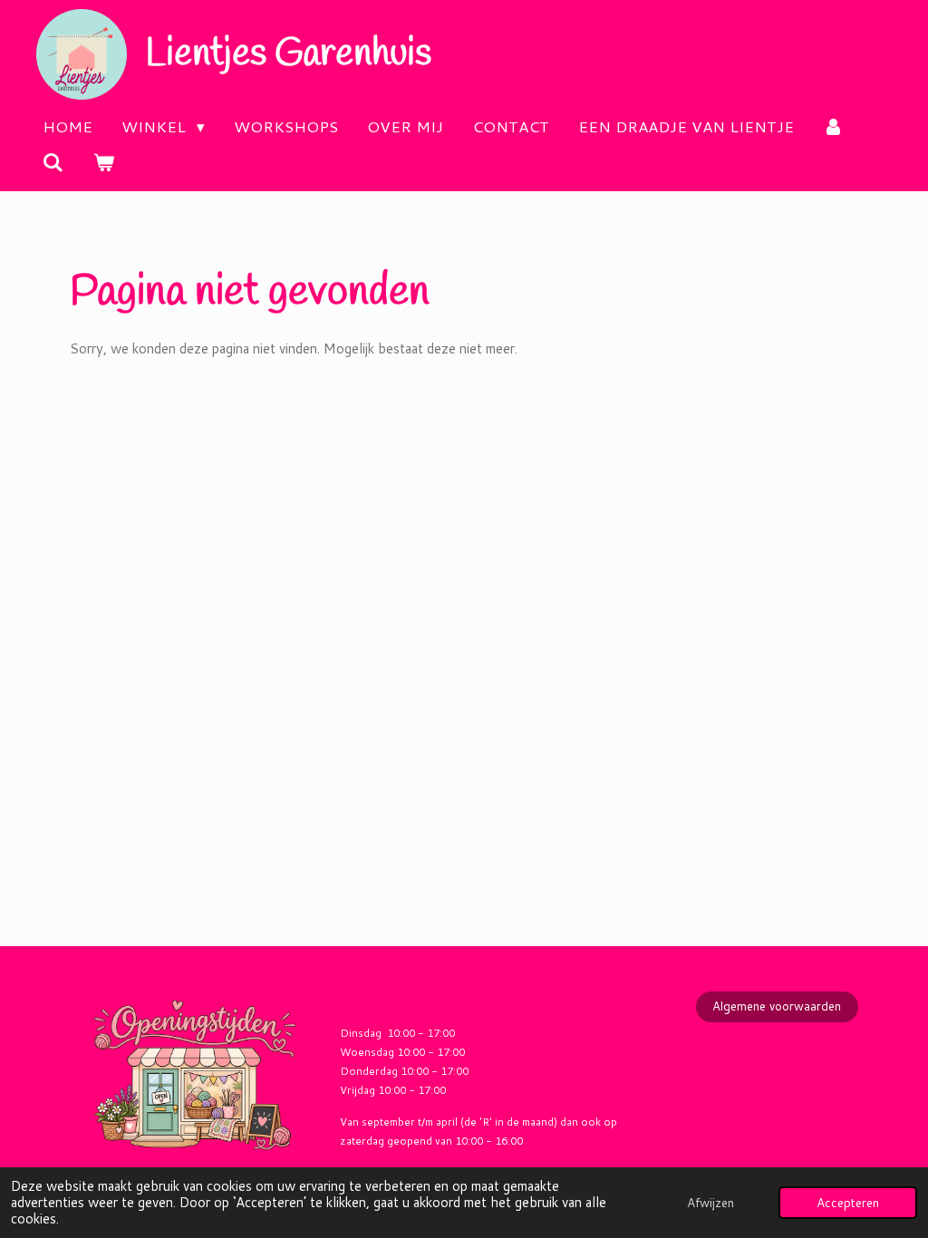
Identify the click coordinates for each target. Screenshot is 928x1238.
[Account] (833, 127)
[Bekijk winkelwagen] (104, 163)
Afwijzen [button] (710, 1202)
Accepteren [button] (848, 1202)
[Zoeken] (53, 163)
